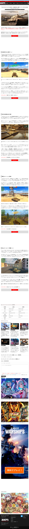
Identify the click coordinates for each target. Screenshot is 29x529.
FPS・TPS (19, 9)
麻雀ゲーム (14, 3)
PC (1, 345)
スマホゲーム (25, 3)
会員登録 (24, 1)
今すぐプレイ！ (15, 160)
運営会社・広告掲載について (14, 521)
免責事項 (12, 520)
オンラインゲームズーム (3, 5)
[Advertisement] (14, 44)
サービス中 (13, 9)
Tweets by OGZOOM (3, 491)
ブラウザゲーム (21, 3)
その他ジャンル (18, 3)
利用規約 (14, 374)
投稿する (3, 376)
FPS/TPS (11, 3)
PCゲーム (6, 9)
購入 (2, 345)
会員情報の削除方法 (13, 517)
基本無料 (16, 9)
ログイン (27, 1)
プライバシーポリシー (18, 374)
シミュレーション (22, 9)
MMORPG (7, 3)
